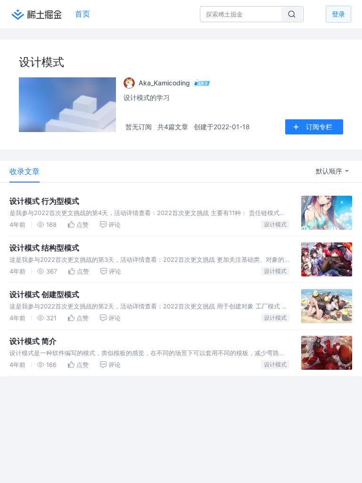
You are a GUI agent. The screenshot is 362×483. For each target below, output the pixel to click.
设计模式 (275, 224)
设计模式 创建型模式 (44, 294)
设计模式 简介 (33, 341)
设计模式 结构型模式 (44, 247)
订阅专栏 (319, 127)
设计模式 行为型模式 (44, 201)
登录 (338, 14)
